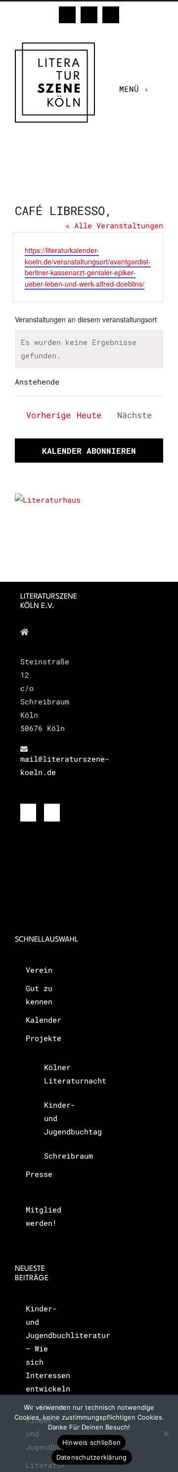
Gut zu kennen (39, 994)
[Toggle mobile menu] (158, 89)
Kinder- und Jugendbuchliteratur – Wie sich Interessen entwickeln (47, 1348)
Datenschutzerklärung (91, 1457)
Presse (39, 1174)
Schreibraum (54, 1156)
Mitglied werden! (43, 1216)
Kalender (43, 1020)
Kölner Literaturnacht (54, 1073)
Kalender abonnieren (89, 450)
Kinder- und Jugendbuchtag (54, 1118)
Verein (39, 970)
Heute (89, 415)
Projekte (43, 1038)
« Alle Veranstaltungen (114, 225)
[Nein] (166, 1433)
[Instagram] (52, 813)
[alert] (89, 349)
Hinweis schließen (91, 1442)
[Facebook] (28, 813)
